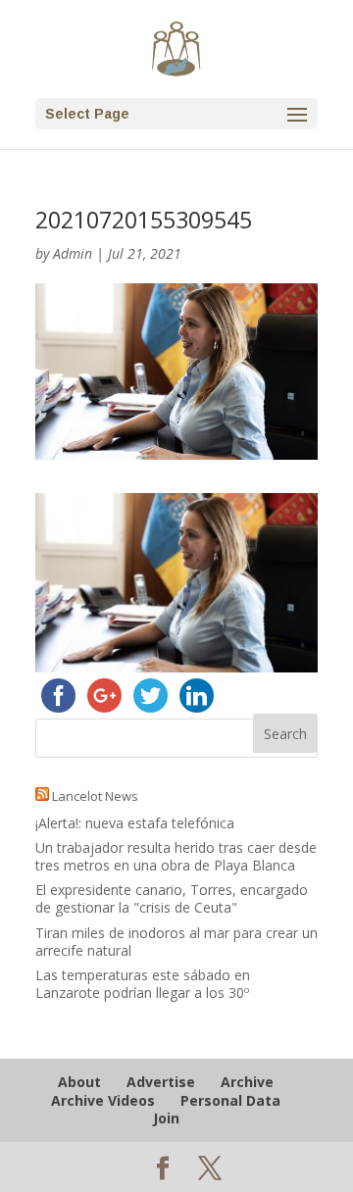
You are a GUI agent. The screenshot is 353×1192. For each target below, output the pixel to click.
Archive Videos (103, 1100)
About (79, 1081)
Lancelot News (95, 796)
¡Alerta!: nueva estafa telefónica (134, 823)
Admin (72, 253)
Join (166, 1118)
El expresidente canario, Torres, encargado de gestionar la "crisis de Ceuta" (171, 898)
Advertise (160, 1081)
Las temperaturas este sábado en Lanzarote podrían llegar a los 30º (142, 984)
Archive (247, 1081)
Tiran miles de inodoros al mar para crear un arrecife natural (176, 941)
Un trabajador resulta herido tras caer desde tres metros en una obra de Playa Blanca (176, 856)
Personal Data (230, 1100)
